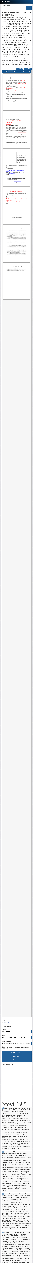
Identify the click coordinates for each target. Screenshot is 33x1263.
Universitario (7, 1023)
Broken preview (17, 1056)
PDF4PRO (6, 2)
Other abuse (17, 1060)
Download (28, 68)
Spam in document (17, 1052)
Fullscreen (20, 68)
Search (29, 8)
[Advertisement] (16, 1083)
